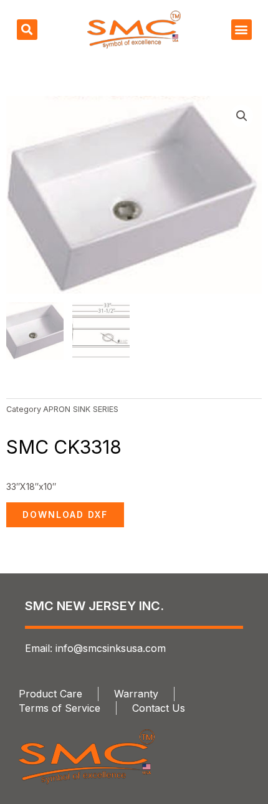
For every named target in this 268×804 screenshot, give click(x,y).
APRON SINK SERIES (80, 409)
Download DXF (65, 514)
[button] (27, 29)
